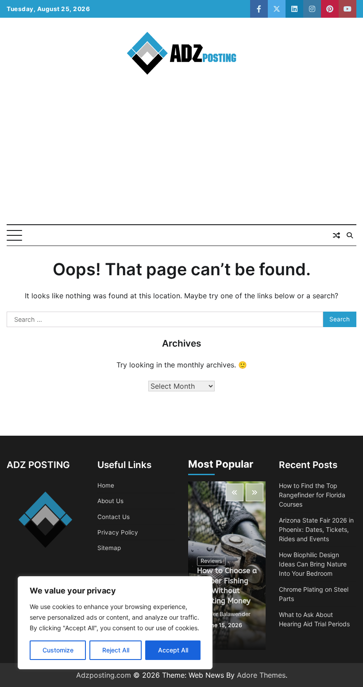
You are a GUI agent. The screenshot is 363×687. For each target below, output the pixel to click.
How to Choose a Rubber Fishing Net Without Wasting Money (227, 585)
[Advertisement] (181, 158)
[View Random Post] (336, 235)
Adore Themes (261, 675)
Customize (57, 650)
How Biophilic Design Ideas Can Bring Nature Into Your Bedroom (313, 564)
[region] (115, 622)
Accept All (173, 650)
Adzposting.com (103, 675)
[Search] (349, 235)
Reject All (115, 650)
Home (105, 485)
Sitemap (109, 547)
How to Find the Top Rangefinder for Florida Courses (312, 495)
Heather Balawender (224, 614)
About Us (110, 500)
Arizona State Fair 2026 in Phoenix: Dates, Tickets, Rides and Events (316, 529)
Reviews (211, 561)
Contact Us (113, 516)
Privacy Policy (117, 532)
